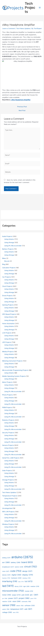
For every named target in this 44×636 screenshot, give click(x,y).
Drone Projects (7, 295)
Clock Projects (7, 286)
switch (5, 609)
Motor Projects (7, 382)
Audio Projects (7, 236)
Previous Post (22, 106)
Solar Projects (7, 470)
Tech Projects (30, 7)
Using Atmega (9, 242)
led (8, 586)
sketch (20, 605)
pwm (33, 598)
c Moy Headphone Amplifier (21, 100)
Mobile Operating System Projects (14, 376)
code (15, 571)
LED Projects (6, 342)
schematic (26, 601)
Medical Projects (8, 351)
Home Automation (8, 323)
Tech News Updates (23, 28)
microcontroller (13, 590)
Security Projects (8, 432)
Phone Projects (7, 395)
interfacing (9, 581)
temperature (16, 609)
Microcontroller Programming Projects (15, 370)
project (24, 598)
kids (21, 581)
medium (34, 586)
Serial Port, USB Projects (10, 458)
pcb (25, 595)
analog (6, 557)
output (16, 595)
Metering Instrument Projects (12, 361)
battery (15, 562)
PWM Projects (7, 407)
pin (4, 598)
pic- (34, 595)
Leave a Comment (8, 28)
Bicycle (6, 261)
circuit (30, 566)
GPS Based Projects (9, 314)
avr (6, 562)
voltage (7, 612)
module (29, 591)
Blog (3, 264)
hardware (16, 578)
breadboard (8, 567)
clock (5, 571)
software (30, 605)
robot (16, 601)
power (13, 598)
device (6, 575)
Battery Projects (7, 249)
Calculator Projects (8, 267)
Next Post (22, 110)
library (18, 586)
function (6, 578)
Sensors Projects (8, 445)
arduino (22, 557)
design (27, 571)
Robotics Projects (8, 420)
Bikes (4, 258)
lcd (28, 581)
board (27, 562)
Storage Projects (8, 480)
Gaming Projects (8, 305)
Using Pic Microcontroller (13, 246)
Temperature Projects (9, 496)
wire (16, 612)
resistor (6, 601)
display (27, 575)
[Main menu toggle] (40, 7)
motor (6, 595)
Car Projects (6, 277)
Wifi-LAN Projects (8, 511)
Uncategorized (7, 508)
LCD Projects (6, 333)
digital (16, 575)
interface (26, 578)
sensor (8, 605)
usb (28, 609)
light (26, 586)
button (19, 567)
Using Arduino (9, 239)
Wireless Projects (8, 524)
